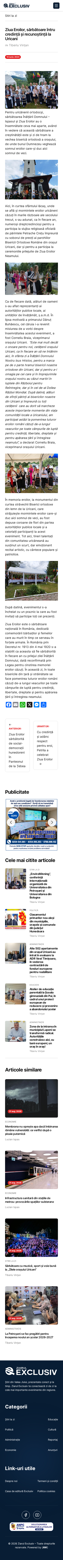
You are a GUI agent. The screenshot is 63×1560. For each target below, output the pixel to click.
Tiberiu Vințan (19, 45)
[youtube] (37, 1515)
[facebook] (26, 1515)
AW (45, 1547)
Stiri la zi (11, 15)
